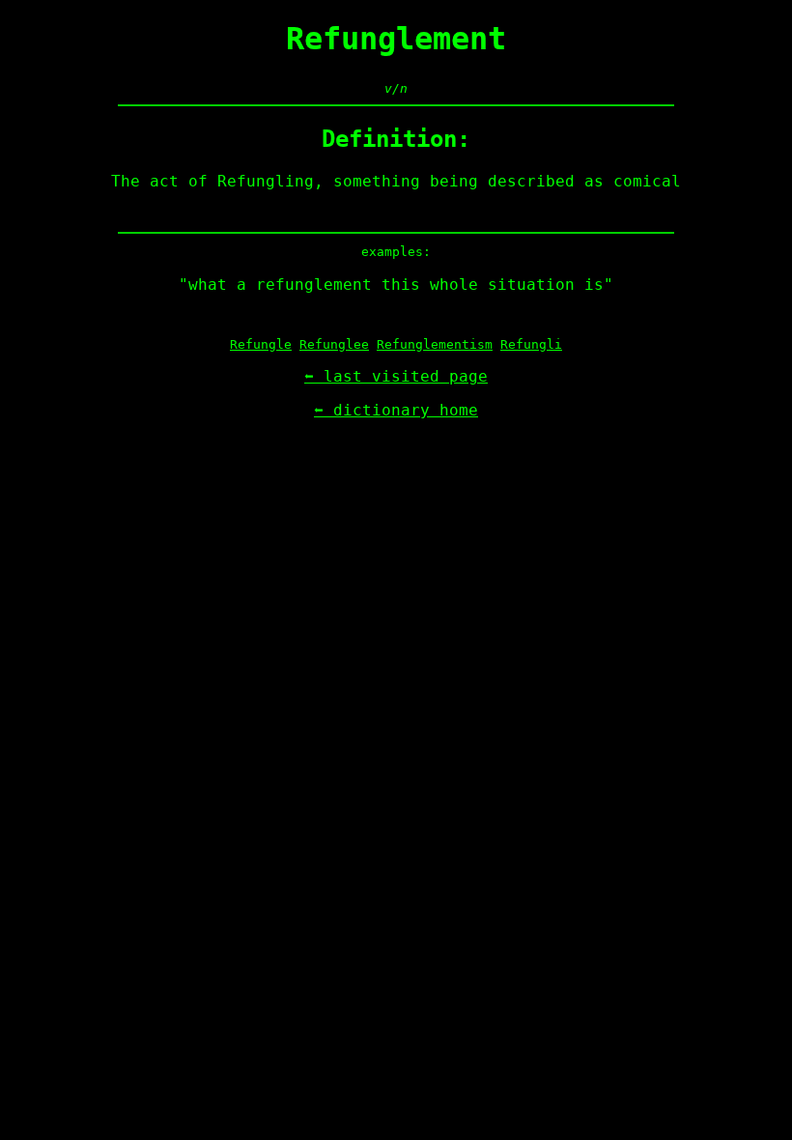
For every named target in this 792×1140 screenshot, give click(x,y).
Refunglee (334, 344)
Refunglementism (435, 344)
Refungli (531, 344)
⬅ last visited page (396, 376)
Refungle (261, 344)
